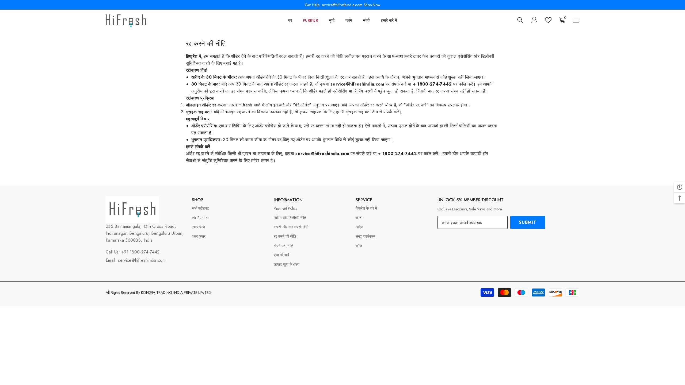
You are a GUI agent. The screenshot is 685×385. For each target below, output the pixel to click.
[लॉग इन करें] (534, 20)
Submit (527, 222)
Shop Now (372, 4)
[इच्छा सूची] (548, 20)
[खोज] (520, 20)
